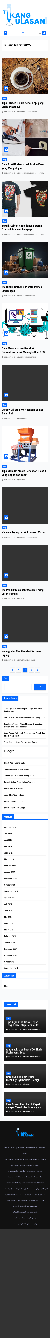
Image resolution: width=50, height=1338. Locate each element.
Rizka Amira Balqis (33, 1029)
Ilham (21, 599)
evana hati (29, 1112)
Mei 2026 (8, 846)
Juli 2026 (8, 834)
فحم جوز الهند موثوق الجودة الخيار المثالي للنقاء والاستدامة (25, 1200)
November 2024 (10, 955)
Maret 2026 (9, 859)
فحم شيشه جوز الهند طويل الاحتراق (25, 1206)
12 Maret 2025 (10, 296)
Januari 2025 (9, 942)
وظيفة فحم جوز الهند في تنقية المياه (25, 1224)
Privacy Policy (38, 1177)
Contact (39, 1171)
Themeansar (41, 1148)
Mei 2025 (8, 917)
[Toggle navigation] (23, 33)
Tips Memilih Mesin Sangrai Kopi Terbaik (21, 742)
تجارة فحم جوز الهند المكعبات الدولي (36, 1189)
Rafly (27, 1084)
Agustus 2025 (10, 898)
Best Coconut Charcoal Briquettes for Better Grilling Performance (25, 1159)
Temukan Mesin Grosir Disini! (16, 769)
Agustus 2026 (10, 827)
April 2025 (8, 923)
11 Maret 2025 (10, 480)
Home (25, 1153)
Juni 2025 (8, 910)
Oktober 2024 (9, 962)
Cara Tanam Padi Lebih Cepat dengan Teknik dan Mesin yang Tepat (24, 1107)
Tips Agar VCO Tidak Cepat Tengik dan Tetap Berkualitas (23, 1023)
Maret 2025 (9, 930)
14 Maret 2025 (10, 112)
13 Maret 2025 (10, 173)
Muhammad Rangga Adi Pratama (31, 173)
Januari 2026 (9, 872)
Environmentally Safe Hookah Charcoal (20, 1177)
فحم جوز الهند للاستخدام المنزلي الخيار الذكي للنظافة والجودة (25, 1194)
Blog (4, 98)
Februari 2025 (10, 936)
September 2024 (11, 968)
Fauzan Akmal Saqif (27, 660)
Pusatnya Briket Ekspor (14, 788)
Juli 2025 (8, 904)
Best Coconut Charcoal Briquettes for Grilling (25, 1165)
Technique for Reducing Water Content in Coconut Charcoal (25, 1183)
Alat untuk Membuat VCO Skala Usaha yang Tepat (24, 718)
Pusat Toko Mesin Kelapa (14, 808)
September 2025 (11, 891)
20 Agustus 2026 (15, 1084)
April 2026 (8, 853)
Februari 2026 (10, 866)
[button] (40, 33)
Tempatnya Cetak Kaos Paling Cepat (19, 776)
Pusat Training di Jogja (14, 801)
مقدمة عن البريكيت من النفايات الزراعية (25, 1218)
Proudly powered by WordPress (14, 1148)
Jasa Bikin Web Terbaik (14, 795)
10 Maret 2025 (10, 599)
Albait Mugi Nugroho (27, 357)
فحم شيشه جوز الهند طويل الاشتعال (25, 1212)
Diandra (22, 480)
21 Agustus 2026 (15, 1029)
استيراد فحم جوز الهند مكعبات (12, 1189)
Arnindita (23, 418)
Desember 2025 (10, 878)
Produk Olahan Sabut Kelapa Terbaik (19, 782)
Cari (6, 678)
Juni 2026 (8, 840)
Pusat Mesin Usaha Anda (14, 763)
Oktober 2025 (9, 885)
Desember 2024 (10, 949)
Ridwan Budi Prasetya (28, 112)
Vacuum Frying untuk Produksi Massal (24, 532)
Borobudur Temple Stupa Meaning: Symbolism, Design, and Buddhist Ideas (23, 1080)
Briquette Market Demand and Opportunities (21, 1171)
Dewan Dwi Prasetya (27, 296)
